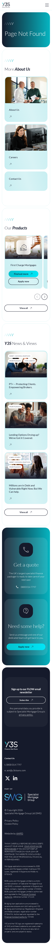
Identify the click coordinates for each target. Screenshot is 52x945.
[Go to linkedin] (15, 778)
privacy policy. (26, 714)
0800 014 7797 (28, 587)
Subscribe (24, 700)
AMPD (19, 833)
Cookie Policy (11, 823)
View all (24, 308)
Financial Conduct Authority (16, 917)
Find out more (21, 273)
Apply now (23, 281)
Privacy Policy (12, 820)
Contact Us (10, 758)
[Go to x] (8, 778)
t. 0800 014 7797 (13, 764)
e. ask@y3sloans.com (15, 770)
